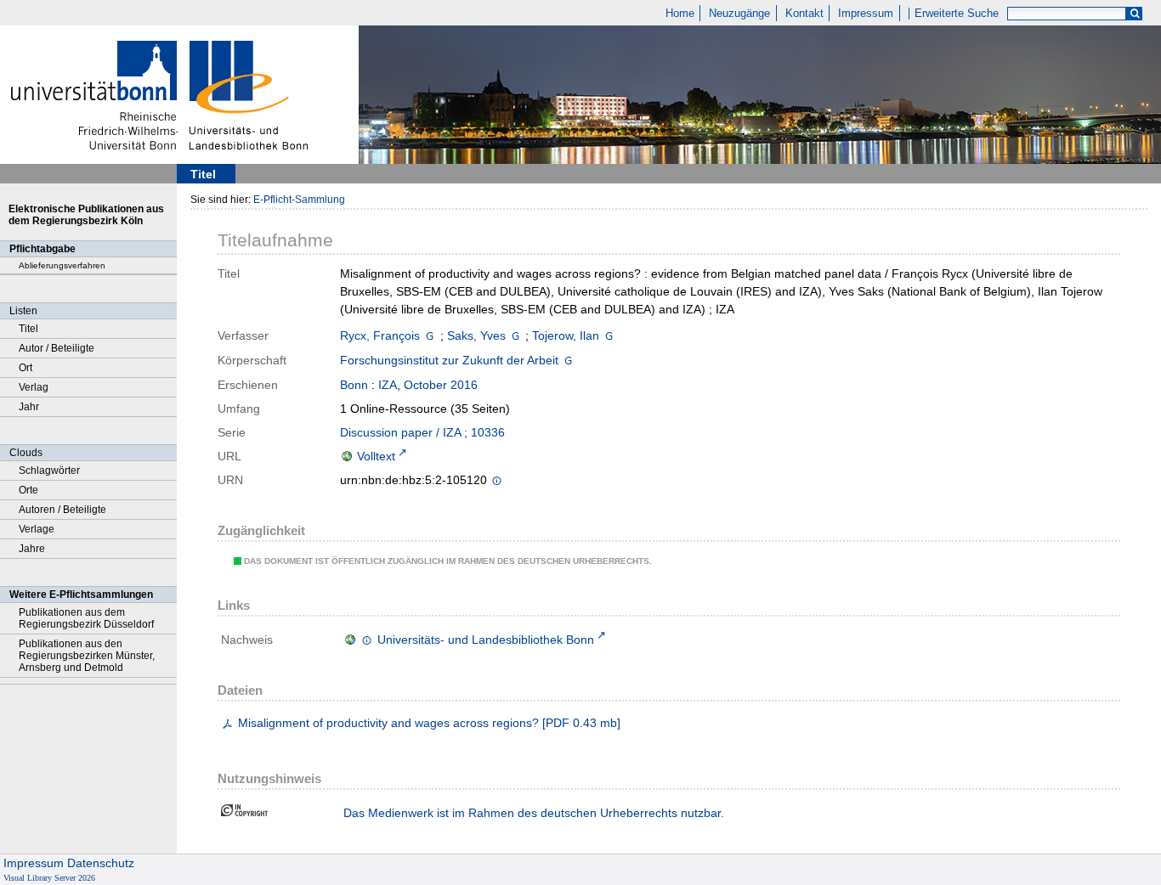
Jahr (29, 407)
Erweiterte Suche (957, 14)
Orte (28, 490)
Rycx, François (380, 335)
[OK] (1134, 14)
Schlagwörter (49, 470)
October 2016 (441, 385)
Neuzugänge (739, 14)
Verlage (36, 529)
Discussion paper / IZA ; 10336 (422, 432)
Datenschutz (100, 863)
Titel (28, 329)
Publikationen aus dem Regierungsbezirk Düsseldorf (86, 618)
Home (679, 14)
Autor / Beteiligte (56, 348)
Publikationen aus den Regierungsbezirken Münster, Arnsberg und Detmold (87, 656)
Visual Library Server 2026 (49, 877)
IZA (387, 385)
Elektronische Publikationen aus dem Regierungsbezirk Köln (86, 215)
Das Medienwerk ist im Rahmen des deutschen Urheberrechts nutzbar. (533, 813)
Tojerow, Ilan (565, 335)
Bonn (354, 385)
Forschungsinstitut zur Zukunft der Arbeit (449, 360)
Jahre (32, 549)
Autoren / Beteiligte (62, 510)
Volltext (376, 456)
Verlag (33, 387)
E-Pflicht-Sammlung (299, 200)
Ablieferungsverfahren (62, 265)
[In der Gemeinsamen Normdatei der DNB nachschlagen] (429, 335)
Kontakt (804, 14)
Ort (25, 368)
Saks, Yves (476, 335)
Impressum (865, 14)
